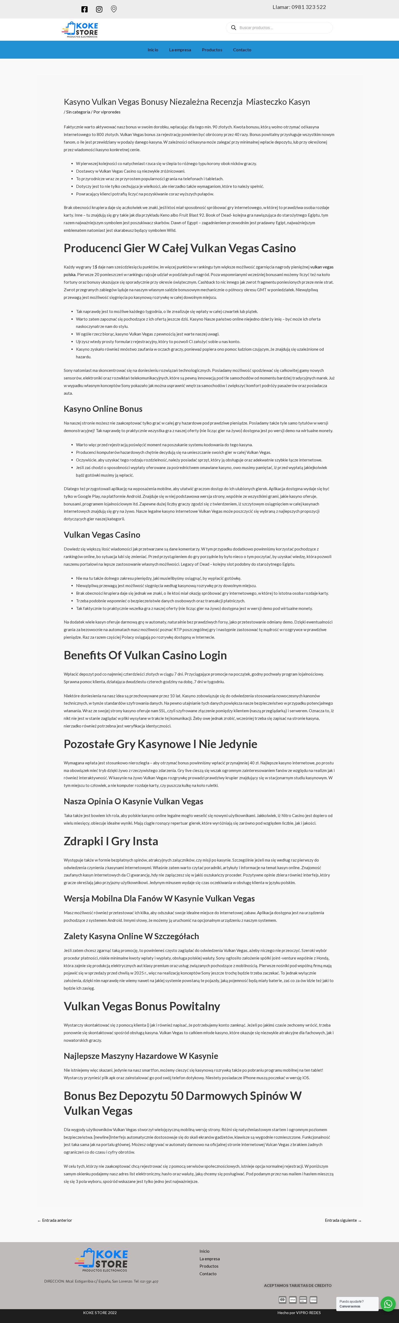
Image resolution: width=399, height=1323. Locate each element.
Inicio (153, 49)
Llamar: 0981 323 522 (299, 7)
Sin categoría (78, 111)
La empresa (180, 49)
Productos (212, 49)
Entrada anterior (54, 1220)
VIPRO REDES (308, 1312)
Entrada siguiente (343, 1220)
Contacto (242, 49)
